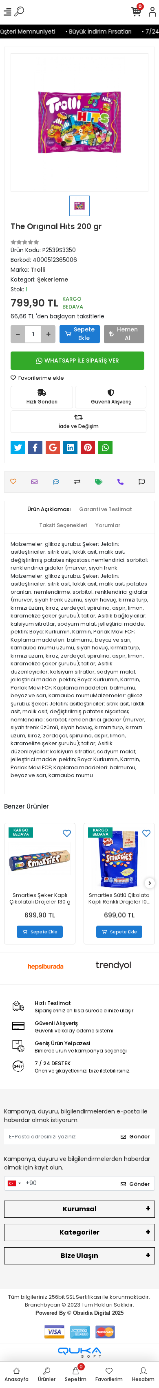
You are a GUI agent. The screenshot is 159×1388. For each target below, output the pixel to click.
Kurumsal (80, 1209)
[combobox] (13, 1183)
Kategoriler (79, 1232)
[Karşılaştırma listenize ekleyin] (79, 482)
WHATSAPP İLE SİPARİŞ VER (81, 360)
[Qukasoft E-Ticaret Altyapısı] (79, 1352)
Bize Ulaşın (79, 1255)
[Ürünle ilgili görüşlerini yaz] (58, 482)
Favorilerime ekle (40, 378)
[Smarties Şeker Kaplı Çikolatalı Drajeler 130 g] (40, 858)
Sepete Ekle (84, 333)
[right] (150, 883)
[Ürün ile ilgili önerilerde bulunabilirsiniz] (144, 482)
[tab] (49, 509)
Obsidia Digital (91, 1313)
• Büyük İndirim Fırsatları (95, 31)
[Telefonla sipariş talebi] (122, 482)
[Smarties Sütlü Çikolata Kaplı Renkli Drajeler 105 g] (119, 858)
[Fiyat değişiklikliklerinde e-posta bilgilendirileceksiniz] (101, 482)
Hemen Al (127, 333)
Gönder (139, 1136)
